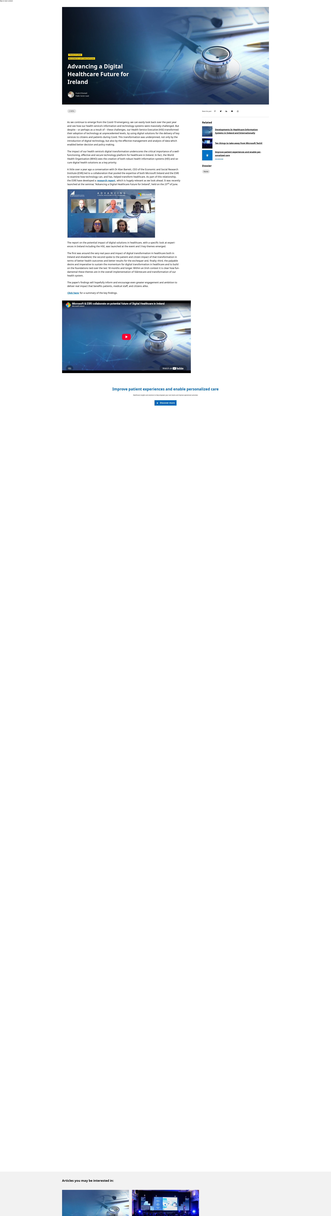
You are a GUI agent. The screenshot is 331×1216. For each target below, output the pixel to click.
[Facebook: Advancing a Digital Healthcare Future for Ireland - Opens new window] (215, 111)
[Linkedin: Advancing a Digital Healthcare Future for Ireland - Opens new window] (226, 111)
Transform (75, 55)
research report (106, 180)
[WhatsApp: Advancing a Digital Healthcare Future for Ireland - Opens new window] (238, 111)
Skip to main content (6, 1)
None (206, 171)
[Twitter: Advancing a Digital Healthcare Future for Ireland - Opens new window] (221, 111)
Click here (73, 292)
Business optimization (81, 58)
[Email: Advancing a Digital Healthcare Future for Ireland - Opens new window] (232, 111)
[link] (165, 403)
